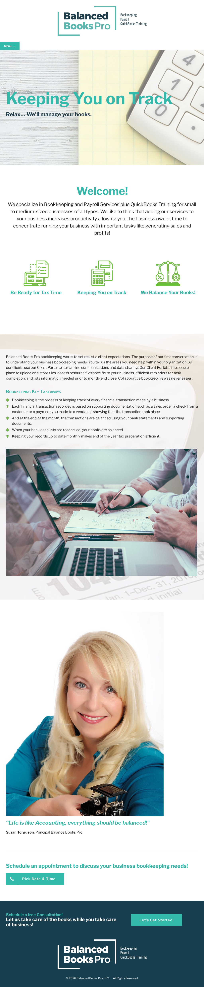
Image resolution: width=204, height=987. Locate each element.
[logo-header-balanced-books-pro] (102, 8)
